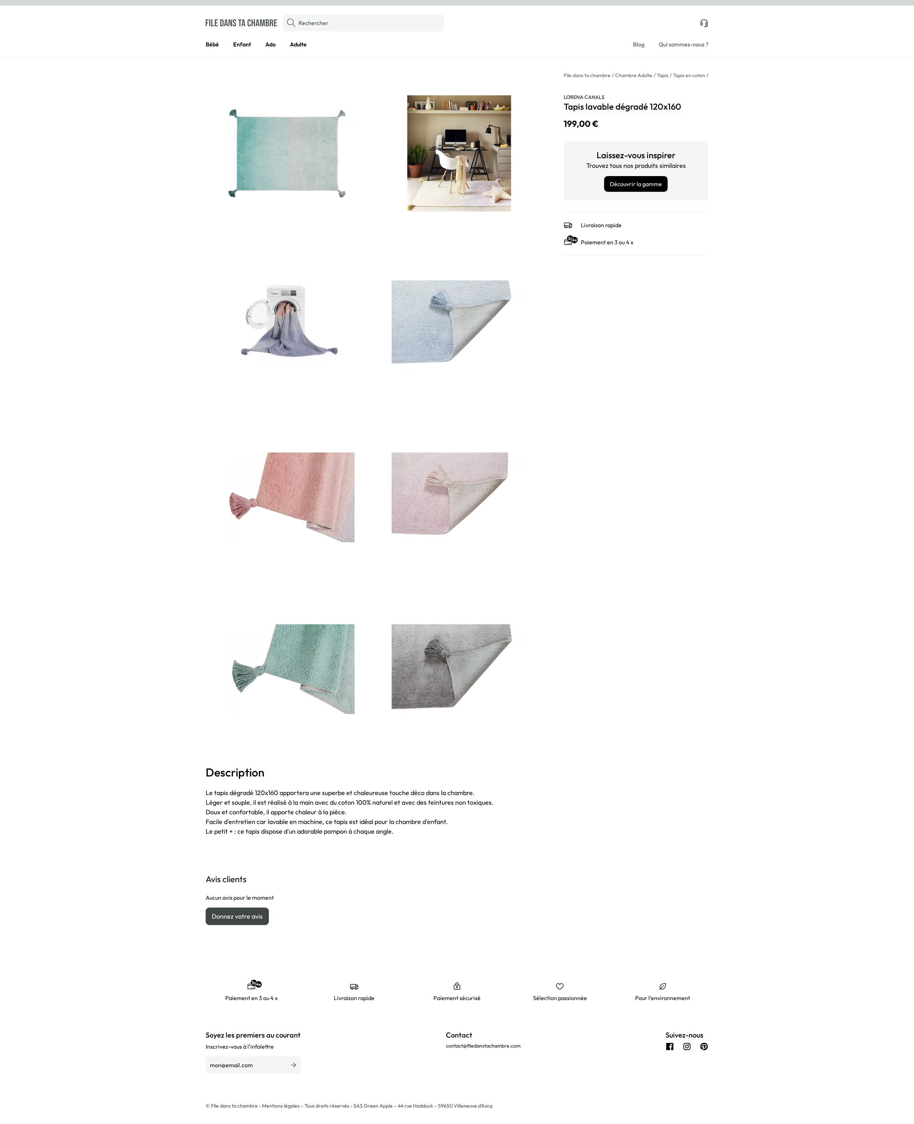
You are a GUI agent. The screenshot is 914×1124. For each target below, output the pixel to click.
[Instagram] (687, 1046)
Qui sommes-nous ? (683, 44)
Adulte (298, 44)
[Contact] (704, 23)
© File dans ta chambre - (234, 1106)
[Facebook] (670, 1046)
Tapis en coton (689, 75)
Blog (638, 44)
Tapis (662, 75)
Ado (270, 44)
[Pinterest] (704, 1046)
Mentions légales (281, 1106)
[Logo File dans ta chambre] (241, 22)
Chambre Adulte (633, 75)
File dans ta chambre (587, 75)
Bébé (212, 44)
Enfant (242, 44)
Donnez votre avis (237, 916)
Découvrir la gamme (636, 184)
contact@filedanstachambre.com (483, 1046)
